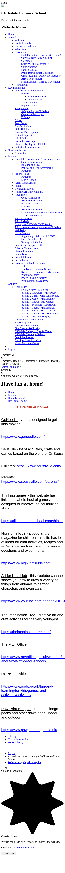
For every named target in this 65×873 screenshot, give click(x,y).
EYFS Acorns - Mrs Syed (34, 289)
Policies (25, 93)
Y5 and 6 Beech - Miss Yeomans (38, 310)
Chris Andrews (29, 66)
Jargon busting (22, 260)
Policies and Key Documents (30, 90)
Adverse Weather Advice (28, 248)
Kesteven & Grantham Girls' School (40, 272)
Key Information (17, 87)
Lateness (25, 206)
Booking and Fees (30, 165)
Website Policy (16, 742)
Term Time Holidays (32, 215)
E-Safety (25, 117)
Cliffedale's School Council (29, 319)
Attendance (21, 194)
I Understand (9, 853)
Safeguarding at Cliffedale (35, 111)
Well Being (20, 230)
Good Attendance (30, 197)
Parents (12, 156)
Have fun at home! (31, 239)
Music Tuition (28, 179)
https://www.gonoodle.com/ (23, 437)
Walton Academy (30, 274)
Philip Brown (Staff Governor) (37, 72)
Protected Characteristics (27, 147)
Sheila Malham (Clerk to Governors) (40, 81)
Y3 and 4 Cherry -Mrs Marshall (38, 307)
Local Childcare (23, 257)
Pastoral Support (23, 135)
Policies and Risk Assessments (37, 167)
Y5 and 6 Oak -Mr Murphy (35, 316)
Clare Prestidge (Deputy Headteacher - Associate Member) (41, 77)
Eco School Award (24, 337)
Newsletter (20, 153)
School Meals (22, 221)
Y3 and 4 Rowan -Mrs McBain (37, 301)
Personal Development (26, 132)
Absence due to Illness (33, 209)
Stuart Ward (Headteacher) (35, 63)
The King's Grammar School (36, 269)
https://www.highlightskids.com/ (26, 563)
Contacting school (24, 188)
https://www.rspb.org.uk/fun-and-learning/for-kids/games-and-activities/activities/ (27, 690)
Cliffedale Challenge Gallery (30, 334)
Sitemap (12, 736)
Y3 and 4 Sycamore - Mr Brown (38, 304)
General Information (32, 162)
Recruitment (21, 84)
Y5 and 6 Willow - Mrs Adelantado (39, 313)
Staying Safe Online (31, 242)
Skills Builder (22, 129)
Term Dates (21, 123)
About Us (13, 37)
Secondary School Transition (30, 263)
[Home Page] (2, 6)
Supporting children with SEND (38, 236)
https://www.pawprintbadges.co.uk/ (29, 730)
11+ (23, 266)
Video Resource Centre (27, 343)
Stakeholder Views (24, 251)
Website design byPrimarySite (25, 762)
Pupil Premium (29, 105)
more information (25, 847)
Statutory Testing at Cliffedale (30, 144)
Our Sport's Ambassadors (28, 340)
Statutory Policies (37, 96)
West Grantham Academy (34, 280)
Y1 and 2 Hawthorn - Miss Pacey (39, 292)
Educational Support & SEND (31, 245)
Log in (11, 349)
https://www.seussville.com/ (39, 466)
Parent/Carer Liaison (25, 182)
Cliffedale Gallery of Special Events (33, 331)
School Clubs (22, 173)
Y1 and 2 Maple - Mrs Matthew (38, 298)
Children (12, 283)
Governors (20, 52)
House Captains (23, 322)
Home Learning (23, 233)
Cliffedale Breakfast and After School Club (37, 159)
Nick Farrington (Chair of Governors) (41, 55)
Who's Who (21, 49)
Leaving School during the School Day (41, 212)
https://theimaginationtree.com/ (26, 632)
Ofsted (18, 120)
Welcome (19, 40)
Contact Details (23, 43)
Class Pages (21, 286)
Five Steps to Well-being (27, 328)
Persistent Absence (31, 203)
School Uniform (23, 218)
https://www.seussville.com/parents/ (30, 481)
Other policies (35, 99)
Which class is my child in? (29, 191)
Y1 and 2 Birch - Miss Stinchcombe (40, 295)
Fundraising (21, 254)
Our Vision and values (26, 46)
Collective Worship (25, 141)
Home (11, 34)
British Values (22, 138)
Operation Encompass (32, 114)
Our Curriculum (23, 126)
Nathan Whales (29, 69)
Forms (18, 185)
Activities (26, 170)
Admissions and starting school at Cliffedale (38, 227)
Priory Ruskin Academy (34, 277)
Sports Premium (29, 102)
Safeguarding (22, 108)
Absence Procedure (31, 200)
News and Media (17, 150)
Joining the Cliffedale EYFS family (33, 224)
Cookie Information (18, 739)
